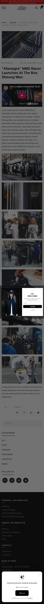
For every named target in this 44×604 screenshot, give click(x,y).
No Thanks (32, 310)
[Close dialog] (41, 289)
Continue (32, 306)
